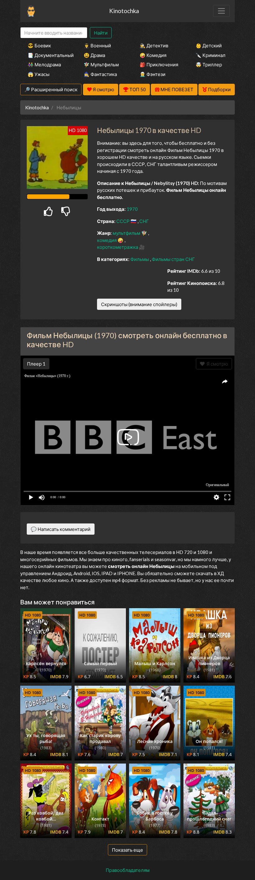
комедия (107, 240)
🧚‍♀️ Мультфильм (101, 64)
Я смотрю (216, 364)
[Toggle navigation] (221, 11)
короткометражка (118, 247)
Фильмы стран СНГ (173, 259)
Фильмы (140, 259)
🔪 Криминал (210, 55)
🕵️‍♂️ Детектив (154, 45)
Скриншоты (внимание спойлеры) (139, 304)
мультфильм (127, 233)
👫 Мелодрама (44, 64)
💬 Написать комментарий (60, 529)
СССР (123, 221)
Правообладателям (128, 870)
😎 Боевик (39, 45)
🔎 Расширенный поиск (50, 89)
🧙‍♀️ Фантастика (100, 74)
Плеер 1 (36, 364)
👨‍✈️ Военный (97, 45)
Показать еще (127, 850)
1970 (132, 209)
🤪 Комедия (153, 55)
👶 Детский (209, 45)
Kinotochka (124, 10)
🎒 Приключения (159, 64)
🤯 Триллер (209, 64)
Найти (101, 32)
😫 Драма (94, 55)
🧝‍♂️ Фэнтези (152, 74)
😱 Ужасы (38, 74)
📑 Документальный (47, 55)
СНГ (144, 221)
